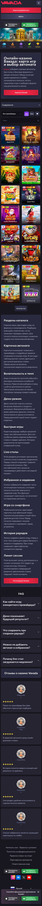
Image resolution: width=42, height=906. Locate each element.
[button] (2, 34)
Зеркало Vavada (21, 93)
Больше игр (21, 309)
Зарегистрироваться (21, 10)
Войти (21, 16)
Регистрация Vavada (21, 581)
